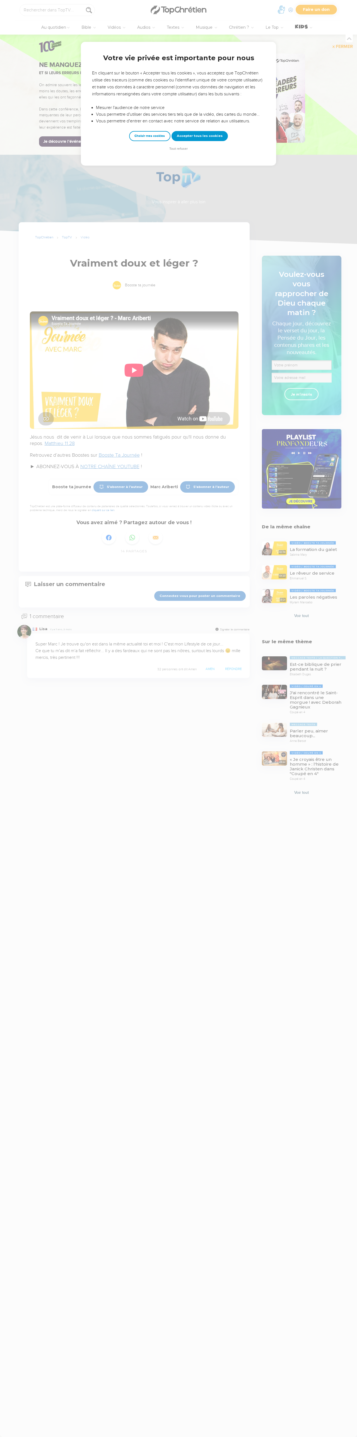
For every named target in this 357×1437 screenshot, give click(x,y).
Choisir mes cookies (149, 136)
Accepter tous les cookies (200, 136)
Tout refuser (178, 149)
